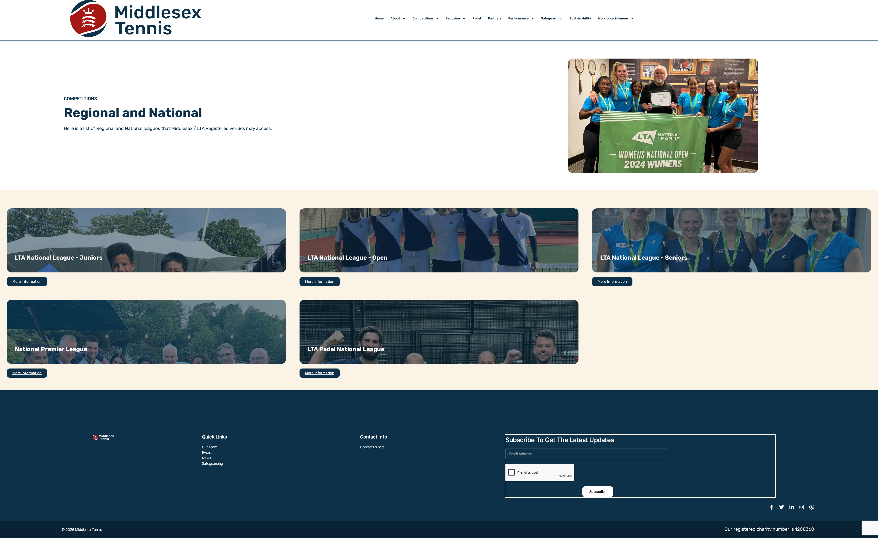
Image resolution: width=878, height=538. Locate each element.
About (395, 18)
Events (207, 452)
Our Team (209, 447)
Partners (494, 18)
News (206, 458)
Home (379, 18)
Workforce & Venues (613, 18)
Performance (518, 18)
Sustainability (580, 18)
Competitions (423, 18)
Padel (476, 18)
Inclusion (453, 18)
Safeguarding (551, 18)
